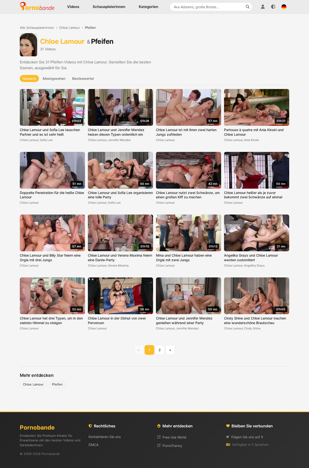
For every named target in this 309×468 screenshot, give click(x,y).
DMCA (93, 445)
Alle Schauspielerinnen (37, 28)
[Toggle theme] (273, 6)
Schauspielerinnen (109, 6)
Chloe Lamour (69, 28)
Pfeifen (57, 384)
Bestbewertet (83, 78)
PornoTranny (172, 446)
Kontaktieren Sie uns (105, 437)
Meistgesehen (54, 78)
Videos (73, 6)
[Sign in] (262, 6)
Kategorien (148, 6)
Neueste (29, 78)
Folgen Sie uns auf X (247, 437)
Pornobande (39, 7)
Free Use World (174, 437)
